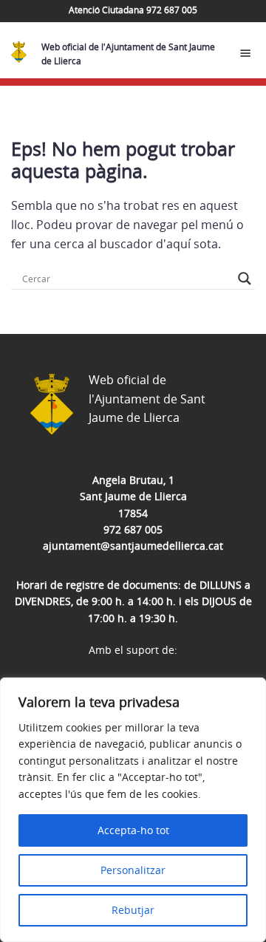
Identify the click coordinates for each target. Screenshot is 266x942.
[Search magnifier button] (244, 278)
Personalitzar (133, 870)
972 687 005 (133, 529)
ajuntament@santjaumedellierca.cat (133, 546)
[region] (133, 810)
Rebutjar (133, 910)
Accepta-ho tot (133, 830)
